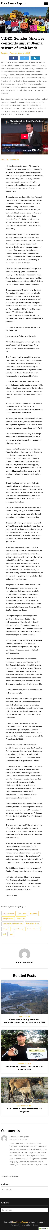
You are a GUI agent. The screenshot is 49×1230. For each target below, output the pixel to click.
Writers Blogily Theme (29, 1225)
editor (5, 53)
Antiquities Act (8, 918)
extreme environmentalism (12, 924)
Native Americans (32, 924)
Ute (11, 934)
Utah (4, 934)
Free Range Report (13, 3)
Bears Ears (21, 918)
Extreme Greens (8, 913)
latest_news (22, 913)
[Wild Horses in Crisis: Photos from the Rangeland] (24, 1089)
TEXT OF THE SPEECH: (10, 159)
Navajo (5, 929)
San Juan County (17, 929)
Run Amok (33, 913)
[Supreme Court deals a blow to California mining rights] (24, 1044)
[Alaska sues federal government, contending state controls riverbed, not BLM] (24, 996)
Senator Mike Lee (33, 929)
